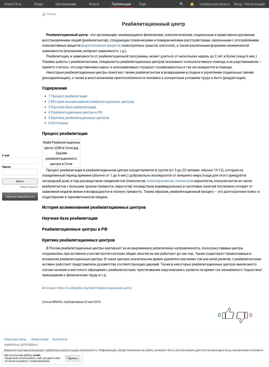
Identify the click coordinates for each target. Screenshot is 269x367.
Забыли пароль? (29, 187)
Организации (65, 4)
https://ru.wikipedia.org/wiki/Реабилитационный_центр (94, 288)
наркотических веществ (101, 46)
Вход (238, 4)
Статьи (51, 14)
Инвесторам (39, 339)
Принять (72, 358)
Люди (38, 4)
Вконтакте (60, 339)
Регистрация (255, 4)
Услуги (94, 4)
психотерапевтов (159, 181)
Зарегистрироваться (20, 196)
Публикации (121, 4)
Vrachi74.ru (12, 4)
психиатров (184, 181)
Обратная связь (15, 339)
